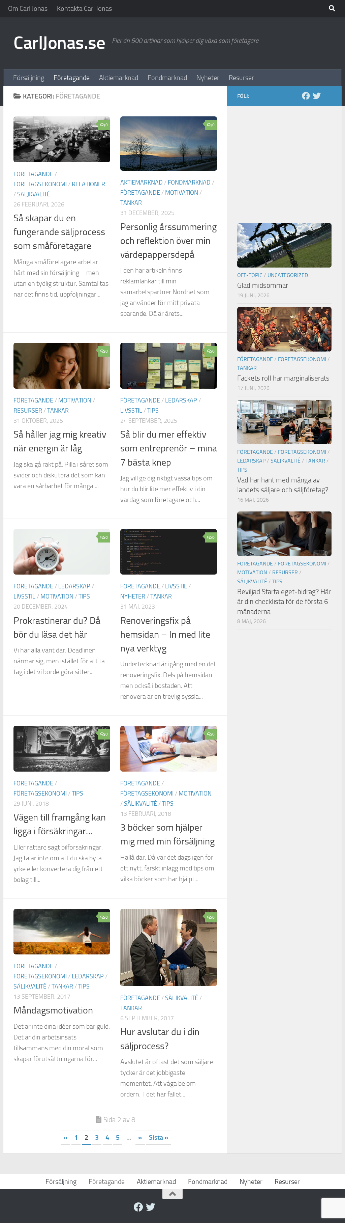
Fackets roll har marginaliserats (283, 378)
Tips (153, 410)
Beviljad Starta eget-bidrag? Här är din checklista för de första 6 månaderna (284, 601)
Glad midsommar (262, 285)
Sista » (158, 1137)
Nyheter (207, 78)
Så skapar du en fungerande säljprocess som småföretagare (59, 232)
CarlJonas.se (59, 42)
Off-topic (249, 275)
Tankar (131, 202)
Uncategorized (288, 275)
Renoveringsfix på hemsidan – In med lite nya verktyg (165, 634)
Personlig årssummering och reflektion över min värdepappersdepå (168, 240)
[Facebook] (306, 96)
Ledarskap (181, 400)
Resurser (241, 78)
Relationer (88, 184)
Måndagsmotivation (53, 1010)
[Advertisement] (284, 158)
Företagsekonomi (40, 184)
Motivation (181, 192)
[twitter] (317, 96)
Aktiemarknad (118, 78)
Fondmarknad (167, 78)
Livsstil (131, 410)
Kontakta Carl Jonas (84, 8)
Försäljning (28, 78)
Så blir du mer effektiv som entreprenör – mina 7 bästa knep (168, 448)
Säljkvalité (33, 194)
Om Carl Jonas (28, 8)
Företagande (72, 78)
